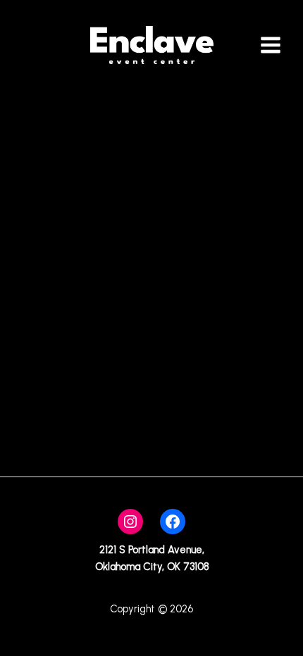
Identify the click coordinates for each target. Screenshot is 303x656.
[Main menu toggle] (270, 45)
